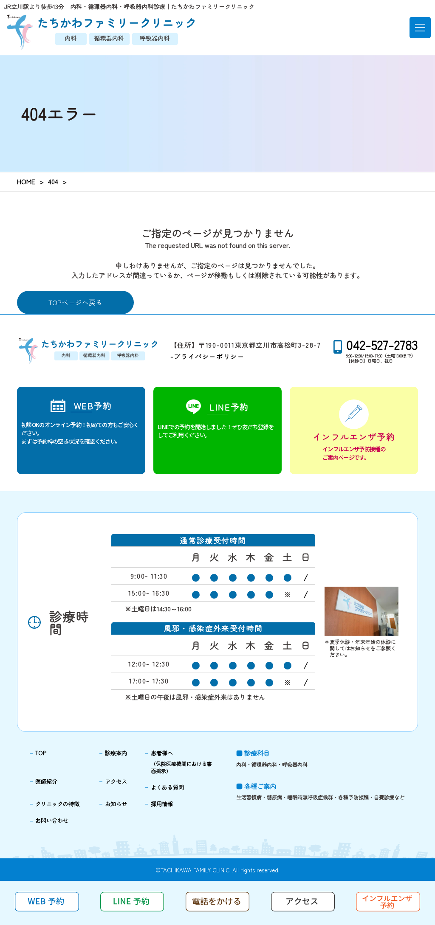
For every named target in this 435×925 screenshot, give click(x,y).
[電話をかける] (218, 908)
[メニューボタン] (420, 27)
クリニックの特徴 (57, 804)
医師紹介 (46, 781)
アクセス (116, 781)
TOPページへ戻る (75, 302)
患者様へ (181, 761)
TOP (40, 753)
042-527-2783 (382, 344)
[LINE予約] (217, 430)
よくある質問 (167, 787)
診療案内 (116, 753)
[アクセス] (303, 908)
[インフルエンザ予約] (354, 430)
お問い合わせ (51, 820)
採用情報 (162, 804)
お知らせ (116, 804)
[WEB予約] (81, 430)
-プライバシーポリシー (207, 356)
